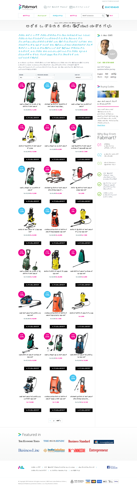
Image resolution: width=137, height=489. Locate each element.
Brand (27, 75)
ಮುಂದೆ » (59, 421)
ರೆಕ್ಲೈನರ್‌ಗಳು (58, 16)
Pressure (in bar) (46, 75)
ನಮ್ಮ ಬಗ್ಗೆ (35, 467)
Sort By (83, 75)
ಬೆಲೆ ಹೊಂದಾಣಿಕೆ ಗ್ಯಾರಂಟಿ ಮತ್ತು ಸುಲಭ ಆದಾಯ (59, 467)
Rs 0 (111, 15)
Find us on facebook (112, 467)
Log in (104, 1)
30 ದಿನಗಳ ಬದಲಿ (81, 7)
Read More (101, 125)
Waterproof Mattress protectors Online (29, 483)
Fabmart (21, 467)
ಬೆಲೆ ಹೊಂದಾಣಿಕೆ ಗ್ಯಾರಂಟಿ (57, 7)
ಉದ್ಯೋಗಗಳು (75, 471)
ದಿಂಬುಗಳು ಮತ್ (42, 16)
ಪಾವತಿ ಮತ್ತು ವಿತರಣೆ (86, 467)
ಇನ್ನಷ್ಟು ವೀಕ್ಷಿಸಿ (32, 118)
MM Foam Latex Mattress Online (56, 481)
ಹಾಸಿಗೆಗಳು (26, 16)
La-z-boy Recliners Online (50, 483)
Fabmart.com (28, 7)
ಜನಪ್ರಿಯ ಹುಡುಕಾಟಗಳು (58, 471)
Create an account (113, 1)
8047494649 (112, 7)
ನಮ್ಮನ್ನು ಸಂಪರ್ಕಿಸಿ (38, 471)
